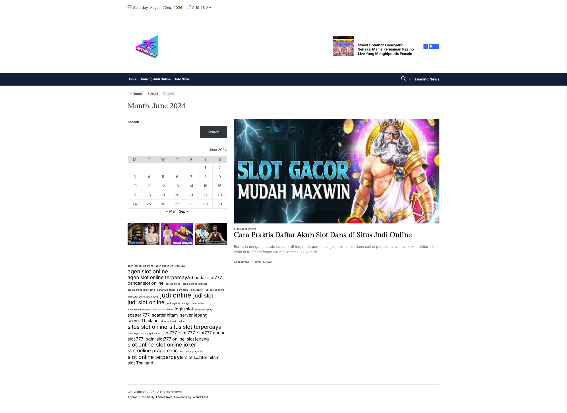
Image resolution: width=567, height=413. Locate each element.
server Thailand (143, 320)
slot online (141, 344)
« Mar (171, 211)
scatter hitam (165, 315)
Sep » (183, 211)
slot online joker (176, 344)
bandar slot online (145, 283)
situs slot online (147, 326)
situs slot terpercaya (195, 326)
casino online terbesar (195, 283)
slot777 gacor (211, 332)
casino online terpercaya (141, 289)
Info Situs (182, 79)
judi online (175, 295)
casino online (173, 283)
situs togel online (150, 333)
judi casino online (214, 289)
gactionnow (241, 261)
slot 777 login (141, 339)
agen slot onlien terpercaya (170, 265)
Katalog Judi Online (156, 79)
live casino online (163, 309)
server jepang (194, 315)
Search (133, 122)
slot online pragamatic (153, 350)
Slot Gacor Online (245, 228)
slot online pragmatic (191, 351)
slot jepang (198, 339)
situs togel (133, 333)
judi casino (196, 289)
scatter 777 (139, 315)
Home (132, 79)
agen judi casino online (140, 265)
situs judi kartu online (172, 321)
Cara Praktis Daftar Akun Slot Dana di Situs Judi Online (323, 235)
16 (219, 186)
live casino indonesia (139, 309)
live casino (198, 303)
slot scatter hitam (202, 357)
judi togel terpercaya (178, 303)
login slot (184, 308)
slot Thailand (140, 363)
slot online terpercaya (155, 357)
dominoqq (182, 289)
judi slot (203, 295)
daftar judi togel (166, 289)
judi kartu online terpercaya (143, 296)
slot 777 (187, 332)
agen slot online (148, 271)
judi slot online (146, 302)
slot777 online (170, 339)
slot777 (169, 332)
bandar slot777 (207, 277)
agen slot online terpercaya (159, 277)
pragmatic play (203, 309)
